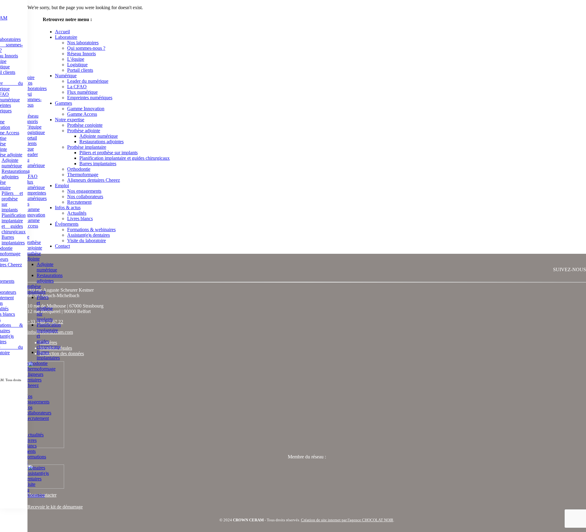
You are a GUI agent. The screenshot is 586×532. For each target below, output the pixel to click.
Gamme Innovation (34, 212)
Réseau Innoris (31, 118)
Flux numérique (34, 184)
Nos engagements (36, 399)
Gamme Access (32, 223)
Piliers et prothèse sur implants (45, 308)
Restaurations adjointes (14, 174)
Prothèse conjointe (33, 245)
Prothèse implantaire (35, 289)
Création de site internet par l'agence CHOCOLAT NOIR (347, 520)
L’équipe (33, 126)
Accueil (62, 31)
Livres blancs (30, 443)
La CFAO (31, 173)
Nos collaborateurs (37, 410)
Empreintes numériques (35, 195)
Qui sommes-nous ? (33, 102)
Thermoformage (40, 368)
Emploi (62, 185)
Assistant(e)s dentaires (36, 476)
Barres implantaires (13, 240)
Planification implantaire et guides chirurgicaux (14, 223)
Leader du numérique (87, 81)
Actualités (34, 434)
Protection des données (62, 353)
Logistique (34, 132)
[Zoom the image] (306, 405)
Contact (62, 246)
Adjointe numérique (12, 163)
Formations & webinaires (91, 229)
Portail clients (30, 140)
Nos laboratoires (35, 85)
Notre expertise (69, 119)
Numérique (66, 75)
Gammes (63, 103)
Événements (66, 224)
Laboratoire (66, 37)
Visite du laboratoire (86, 240)
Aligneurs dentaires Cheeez (33, 380)
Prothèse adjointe (32, 256)
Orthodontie (36, 363)
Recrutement (36, 418)
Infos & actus (68, 207)
